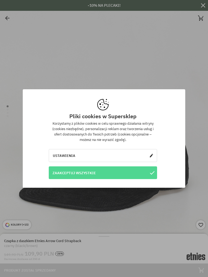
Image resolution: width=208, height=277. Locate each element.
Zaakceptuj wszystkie (74, 172)
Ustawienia (64, 155)
